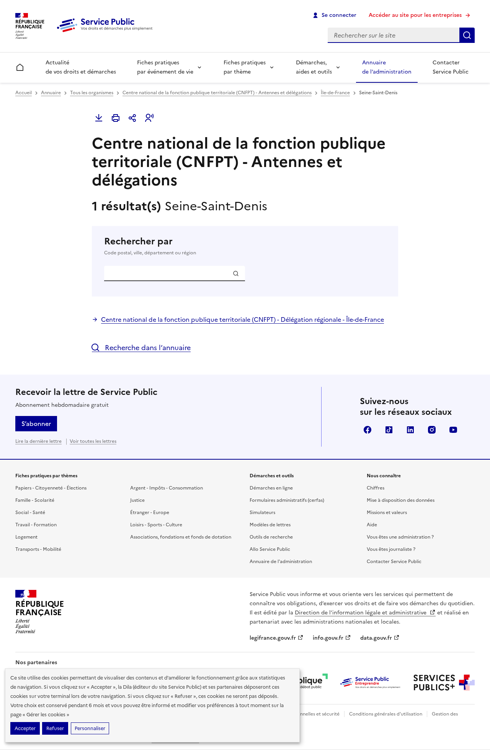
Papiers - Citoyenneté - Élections (51, 488)
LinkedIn (410, 429)
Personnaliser (90, 728)
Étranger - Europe (149, 512)
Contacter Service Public (451, 67)
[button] (149, 118)
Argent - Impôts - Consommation (166, 488)
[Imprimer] (115, 118)
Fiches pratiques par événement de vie (165, 67)
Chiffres (375, 488)
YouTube (453, 429)
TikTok (389, 429)
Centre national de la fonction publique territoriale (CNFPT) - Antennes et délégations (217, 92)
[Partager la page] (132, 118)
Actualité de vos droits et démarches (81, 67)
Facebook (367, 429)
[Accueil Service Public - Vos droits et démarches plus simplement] (106, 32)
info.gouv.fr (328, 638)
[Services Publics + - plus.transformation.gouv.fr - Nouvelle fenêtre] (444, 682)
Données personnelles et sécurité (303, 714)
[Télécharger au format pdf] (99, 118)
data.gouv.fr (376, 638)
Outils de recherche (271, 537)
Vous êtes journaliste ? (391, 549)
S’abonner (36, 423)
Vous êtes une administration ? (400, 537)
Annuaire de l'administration (281, 561)
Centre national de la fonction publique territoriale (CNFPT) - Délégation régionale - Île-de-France (242, 319)
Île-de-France (335, 92)
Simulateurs (262, 512)
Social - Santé (30, 512)
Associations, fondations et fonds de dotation (180, 537)
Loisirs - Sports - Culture (156, 524)
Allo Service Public (270, 549)
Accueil (23, 92)
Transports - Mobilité (38, 549)
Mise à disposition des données (400, 500)
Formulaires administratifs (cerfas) (287, 500)
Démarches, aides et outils (314, 67)
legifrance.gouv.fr (273, 638)
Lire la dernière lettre (38, 441)
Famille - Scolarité (34, 500)
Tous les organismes (91, 92)
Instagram (431, 429)
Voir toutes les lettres (93, 441)
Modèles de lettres (270, 524)
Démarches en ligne (271, 488)
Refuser (55, 728)
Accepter (25, 728)
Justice (137, 500)
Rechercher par (150, 245)
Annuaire (51, 92)
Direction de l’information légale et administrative (361, 613)
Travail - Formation (36, 524)
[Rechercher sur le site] (467, 35)
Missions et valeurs (387, 512)
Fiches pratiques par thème (245, 67)
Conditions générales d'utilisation (385, 714)
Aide (372, 524)
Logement (26, 537)
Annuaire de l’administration (387, 67)
